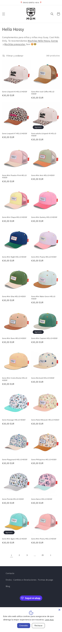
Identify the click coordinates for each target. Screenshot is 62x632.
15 (43, 555)
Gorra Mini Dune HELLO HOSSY (14, 338)
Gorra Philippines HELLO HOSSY (44, 459)
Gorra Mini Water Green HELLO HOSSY (43, 297)
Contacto (10, 573)
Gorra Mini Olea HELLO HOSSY (14, 296)
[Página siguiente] (50, 555)
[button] (3, 14)
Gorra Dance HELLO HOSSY (41, 499)
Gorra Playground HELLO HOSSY (15, 459)
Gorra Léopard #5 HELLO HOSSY (14, 91)
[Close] (59, 609)
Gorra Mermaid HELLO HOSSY (43, 378)
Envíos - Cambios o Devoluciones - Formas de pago (29, 579)
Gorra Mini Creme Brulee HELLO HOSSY (14, 379)
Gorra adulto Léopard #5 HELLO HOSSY (43, 134)
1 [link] (11, 555)
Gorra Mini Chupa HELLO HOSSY (14, 217)
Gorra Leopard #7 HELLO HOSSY (14, 133)
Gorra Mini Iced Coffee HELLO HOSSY (42, 92)
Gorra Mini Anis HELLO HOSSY (43, 175)
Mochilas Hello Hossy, (39, 40)
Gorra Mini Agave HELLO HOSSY (14, 539)
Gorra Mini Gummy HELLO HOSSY (44, 217)
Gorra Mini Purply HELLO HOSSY (44, 257)
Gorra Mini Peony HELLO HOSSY (43, 539)
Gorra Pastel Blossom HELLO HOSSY (45, 420)
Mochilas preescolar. (15, 44)
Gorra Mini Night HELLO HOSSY (14, 257)
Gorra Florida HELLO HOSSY (13, 499)
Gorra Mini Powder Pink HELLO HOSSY (14, 176)
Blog (8, 586)
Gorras (54, 40)
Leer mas (49, 619)
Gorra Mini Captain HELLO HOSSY (44, 338)
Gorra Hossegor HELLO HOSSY (14, 420)
